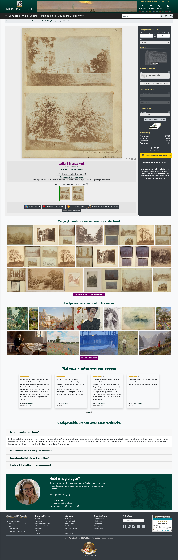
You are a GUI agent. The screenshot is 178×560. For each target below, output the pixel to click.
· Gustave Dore (98, 531)
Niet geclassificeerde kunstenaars (29, 21)
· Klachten (38, 531)
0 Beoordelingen (75, 210)
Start (7, 21)
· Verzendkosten (69, 523)
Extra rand (142, 40)
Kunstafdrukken (14, 16)
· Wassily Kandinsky (99, 526)
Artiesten (25, 16)
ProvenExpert (27, 403)
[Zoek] (162, 16)
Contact (81, 16)
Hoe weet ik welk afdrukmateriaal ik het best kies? (29, 458)
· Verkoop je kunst (70, 521)
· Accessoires (68, 531)
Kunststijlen (44, 16)
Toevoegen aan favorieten (54, 206)
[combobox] (155, 42)
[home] (6, 16)
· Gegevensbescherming (42, 526)
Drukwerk (61, 16)
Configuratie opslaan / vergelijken (155, 119)
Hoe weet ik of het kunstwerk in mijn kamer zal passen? (31, 451)
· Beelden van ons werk (71, 528)
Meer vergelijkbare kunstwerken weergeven (89, 294)
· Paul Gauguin (98, 523)
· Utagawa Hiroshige (99, 528)
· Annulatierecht (39, 528)
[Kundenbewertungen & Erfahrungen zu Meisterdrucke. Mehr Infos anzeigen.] (162, 523)
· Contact (37, 518)
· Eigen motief (68, 518)
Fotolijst (53, 16)
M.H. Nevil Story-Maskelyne (49, 21)
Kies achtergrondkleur (77, 206)
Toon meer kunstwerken (89, 358)
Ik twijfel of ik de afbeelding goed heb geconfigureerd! (30, 465)
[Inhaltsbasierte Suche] (166, 16)
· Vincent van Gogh (99, 518)
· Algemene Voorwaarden (42, 523)
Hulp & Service (71, 16)
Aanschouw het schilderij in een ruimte (104, 206)
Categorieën (34, 16)
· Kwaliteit (67, 526)
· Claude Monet (98, 521)
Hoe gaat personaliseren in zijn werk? (24, 432)
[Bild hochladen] (171, 16)
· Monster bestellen (70, 533)
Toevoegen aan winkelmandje (157, 155)
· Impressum (38, 521)
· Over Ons (38, 533)
